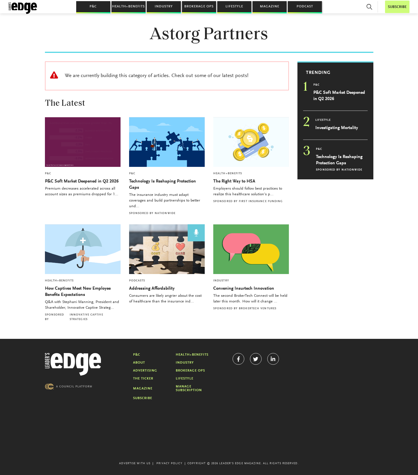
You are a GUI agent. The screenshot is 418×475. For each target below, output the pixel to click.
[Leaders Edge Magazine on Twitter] (256, 359)
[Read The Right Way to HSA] (251, 142)
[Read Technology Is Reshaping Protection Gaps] (167, 142)
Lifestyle (234, 6)
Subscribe (142, 398)
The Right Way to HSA (234, 181)
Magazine (269, 6)
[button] (369, 7)
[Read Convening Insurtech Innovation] (251, 249)
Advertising (145, 370)
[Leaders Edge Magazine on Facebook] (238, 359)
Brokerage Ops (199, 6)
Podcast (305, 6)
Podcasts (137, 280)
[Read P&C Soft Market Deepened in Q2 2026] (83, 142)
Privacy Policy (169, 463)
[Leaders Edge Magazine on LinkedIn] (273, 359)
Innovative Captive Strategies (86, 317)
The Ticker (143, 378)
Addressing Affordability (152, 288)
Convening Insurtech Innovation (243, 288)
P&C (93, 6)
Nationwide (165, 213)
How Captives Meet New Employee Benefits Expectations (78, 291)
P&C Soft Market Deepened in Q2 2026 (82, 181)
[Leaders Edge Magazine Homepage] (23, 8)
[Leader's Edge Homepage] (73, 364)
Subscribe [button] (397, 7)
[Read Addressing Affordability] (167, 249)
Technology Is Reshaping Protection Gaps (162, 184)
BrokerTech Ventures (257, 308)
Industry (164, 6)
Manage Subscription (189, 388)
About (139, 362)
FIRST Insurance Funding (261, 201)
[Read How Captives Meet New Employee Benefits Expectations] (83, 249)
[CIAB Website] (68, 386)
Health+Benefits (128, 6)
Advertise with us (134, 463)
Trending (318, 72)
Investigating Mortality (336, 128)
